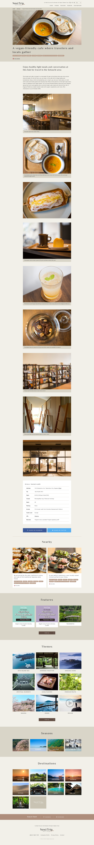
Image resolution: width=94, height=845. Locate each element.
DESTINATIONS (77, 5)
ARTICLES (18, 8)
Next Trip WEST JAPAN (19, 3)
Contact (62, 835)
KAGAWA (17, 58)
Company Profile (45, 835)
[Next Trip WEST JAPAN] (47, 830)
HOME (51, 5)
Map (60, 488)
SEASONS (69, 5)
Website (37, 516)
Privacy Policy (54, 835)
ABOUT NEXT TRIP (34, 835)
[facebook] (72, 3)
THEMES (57, 5)
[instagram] (74, 3)
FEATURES (63, 5)
